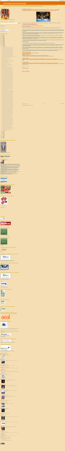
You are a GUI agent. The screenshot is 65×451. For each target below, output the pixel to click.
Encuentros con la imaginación (5, 413)
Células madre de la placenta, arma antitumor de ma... (7, 105)
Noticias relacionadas (26, 53)
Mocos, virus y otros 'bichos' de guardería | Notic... (7, 55)
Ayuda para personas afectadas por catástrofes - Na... (8, 113)
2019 (2, 39)
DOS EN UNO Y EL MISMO (5, 401)
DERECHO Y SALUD (4, 439)
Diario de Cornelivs (4, 384)
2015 (2, 42)
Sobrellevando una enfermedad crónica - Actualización (7, 65)
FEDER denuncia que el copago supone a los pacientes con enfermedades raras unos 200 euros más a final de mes (40, 58)
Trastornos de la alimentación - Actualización (6, 63)
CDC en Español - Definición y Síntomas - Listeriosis (7, 128)
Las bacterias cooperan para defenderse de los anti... (7, 86)
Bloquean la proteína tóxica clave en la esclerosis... (7, 69)
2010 (2, 137)
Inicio (44, 103)
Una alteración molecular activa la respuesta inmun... (7, 74)
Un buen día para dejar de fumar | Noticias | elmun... (7, 123)
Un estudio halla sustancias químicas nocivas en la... (7, 117)
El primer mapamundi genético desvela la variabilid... (7, 47)
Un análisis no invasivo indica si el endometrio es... (7, 50)
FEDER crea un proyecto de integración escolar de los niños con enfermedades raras (35, 55)
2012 (2, 44)
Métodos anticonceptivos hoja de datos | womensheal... (8, 59)
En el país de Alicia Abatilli (5, 354)
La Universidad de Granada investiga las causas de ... (7, 54)
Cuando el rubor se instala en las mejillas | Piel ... (7, 83)
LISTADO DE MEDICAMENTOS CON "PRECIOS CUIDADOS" (8, 435)
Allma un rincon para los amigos (6, 437)
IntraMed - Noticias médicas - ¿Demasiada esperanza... (8, 106)
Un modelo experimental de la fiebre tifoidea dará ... (7, 95)
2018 (2, 40)
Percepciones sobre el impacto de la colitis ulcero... (7, 75)
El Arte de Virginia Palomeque (5, 408)
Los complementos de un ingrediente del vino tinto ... (7, 103)
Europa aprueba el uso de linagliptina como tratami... (7, 84)
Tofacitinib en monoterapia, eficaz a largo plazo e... (7, 85)
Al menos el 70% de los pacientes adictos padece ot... (7, 90)
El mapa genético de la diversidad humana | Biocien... (7, 48)
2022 (2, 37)
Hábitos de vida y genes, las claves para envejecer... (7, 73)
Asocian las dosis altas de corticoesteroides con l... (7, 98)
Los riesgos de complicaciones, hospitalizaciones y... (7, 67)
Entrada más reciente (25, 103)
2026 (2, 34)
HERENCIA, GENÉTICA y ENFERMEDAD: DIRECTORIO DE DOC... (9, 56)
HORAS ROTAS (3, 379)
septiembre (3, 130)
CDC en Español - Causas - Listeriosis (6, 129)
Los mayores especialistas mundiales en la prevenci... (7, 72)
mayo (2, 133)
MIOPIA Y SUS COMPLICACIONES (9, 403)
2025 (2, 35)
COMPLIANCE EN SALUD (8, 374)
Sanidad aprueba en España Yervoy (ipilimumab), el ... (7, 91)
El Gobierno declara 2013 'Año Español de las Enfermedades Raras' (32, 25)
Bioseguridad (3, 359)
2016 (2, 41)
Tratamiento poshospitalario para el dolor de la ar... (7, 78)
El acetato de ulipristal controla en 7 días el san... (7, 87)
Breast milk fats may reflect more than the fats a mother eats (8, 365)
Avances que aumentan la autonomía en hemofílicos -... (8, 102)
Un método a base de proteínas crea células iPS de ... (7, 93)
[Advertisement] (29, 97)
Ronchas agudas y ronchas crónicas (6, 58)
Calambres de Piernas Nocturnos (5, 57)
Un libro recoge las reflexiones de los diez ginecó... (7, 110)
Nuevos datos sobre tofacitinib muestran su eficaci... (7, 71)
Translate (6, 31)
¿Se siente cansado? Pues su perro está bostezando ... (8, 118)
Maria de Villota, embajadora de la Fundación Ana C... (7, 70)
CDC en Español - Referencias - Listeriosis (6, 125)
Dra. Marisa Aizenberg (4, 395)
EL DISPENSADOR (4, 370)
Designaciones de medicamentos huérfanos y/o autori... (8, 52)
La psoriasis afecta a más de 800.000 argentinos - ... (7, 80)
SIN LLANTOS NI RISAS (7, 427)
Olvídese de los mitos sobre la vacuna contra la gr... (7, 99)
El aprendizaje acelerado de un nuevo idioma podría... (7, 104)
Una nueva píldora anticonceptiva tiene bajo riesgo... (7, 97)
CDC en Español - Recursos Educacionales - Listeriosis (8, 127)
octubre (3, 46)
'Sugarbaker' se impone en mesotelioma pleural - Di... (7, 76)
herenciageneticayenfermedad (14, 3)
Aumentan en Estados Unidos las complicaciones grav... (8, 119)
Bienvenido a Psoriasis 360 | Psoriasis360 (7, 440)
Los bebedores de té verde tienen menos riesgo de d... (7, 121)
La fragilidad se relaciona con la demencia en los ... (7, 116)
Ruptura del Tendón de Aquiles (5, 60)
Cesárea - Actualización (4, 89)
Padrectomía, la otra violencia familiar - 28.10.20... (7, 114)
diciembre (3, 45)
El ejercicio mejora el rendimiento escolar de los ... (7, 115)
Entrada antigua (62, 103)
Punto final (3, 414)
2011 (2, 136)
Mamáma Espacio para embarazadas (6, 438)
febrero (3, 135)
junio (2, 132)
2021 (2, 38)
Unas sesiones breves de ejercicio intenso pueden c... (7, 61)
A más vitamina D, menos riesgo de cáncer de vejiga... (7, 82)
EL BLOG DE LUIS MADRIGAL (5, 400)
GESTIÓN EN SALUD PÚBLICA (5, 367)
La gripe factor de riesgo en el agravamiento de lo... (7, 88)
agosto (2, 131)
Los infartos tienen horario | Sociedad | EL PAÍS (7, 112)
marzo (2, 134)
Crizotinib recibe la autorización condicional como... (7, 108)
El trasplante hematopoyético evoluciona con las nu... (7, 101)
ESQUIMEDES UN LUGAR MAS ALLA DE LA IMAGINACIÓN (9, 426)
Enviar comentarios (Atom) (29, 105)
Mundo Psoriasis (4, 421)
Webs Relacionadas (26, 52)
